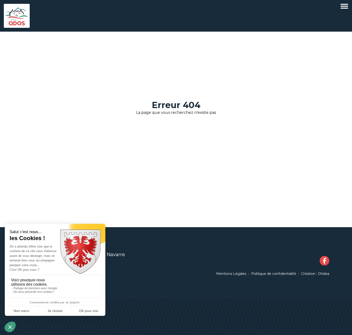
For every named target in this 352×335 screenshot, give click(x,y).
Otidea (323, 273)
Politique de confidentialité (273, 273)
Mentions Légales (231, 273)
